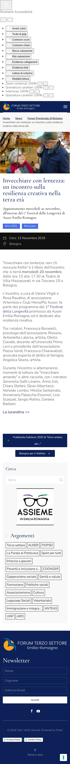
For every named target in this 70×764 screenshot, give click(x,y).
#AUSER (11, 226)
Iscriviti (35, 700)
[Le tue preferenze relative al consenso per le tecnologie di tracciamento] (63, 757)
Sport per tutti (51, 553)
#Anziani (30, 226)
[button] (65, 106)
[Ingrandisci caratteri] (51, 88)
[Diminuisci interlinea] (31, 91)
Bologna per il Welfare (32, 453)
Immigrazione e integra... (24, 608)
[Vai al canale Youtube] (38, 711)
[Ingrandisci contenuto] (45, 84)
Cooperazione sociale (21, 577)
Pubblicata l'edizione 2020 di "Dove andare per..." (37, 440)
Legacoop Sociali (18, 600)
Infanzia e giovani (19, 561)
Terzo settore (16, 545)
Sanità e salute (49, 577)
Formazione (15, 585)
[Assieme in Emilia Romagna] (35, 506)
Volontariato (42, 600)
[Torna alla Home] (22, 106)
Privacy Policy (13, 739)
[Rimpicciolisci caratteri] (45, 88)
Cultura (38, 592)
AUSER (33, 545)
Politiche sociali (37, 585)
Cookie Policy (34, 739)
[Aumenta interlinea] (37, 91)
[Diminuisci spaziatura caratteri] (45, 95)
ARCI (20, 616)
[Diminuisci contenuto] (40, 84)
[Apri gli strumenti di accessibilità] (6, 5)
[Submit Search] (60, 479)
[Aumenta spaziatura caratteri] (51, 95)
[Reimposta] (3, 20)
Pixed (59, 730)
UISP (10, 616)
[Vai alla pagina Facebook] (32, 711)
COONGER (50, 569)
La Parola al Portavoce (22, 553)
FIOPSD (47, 545)
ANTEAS (51, 608)
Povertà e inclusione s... (23, 569)
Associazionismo (18, 592)
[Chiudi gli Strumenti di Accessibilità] (10, 20)
